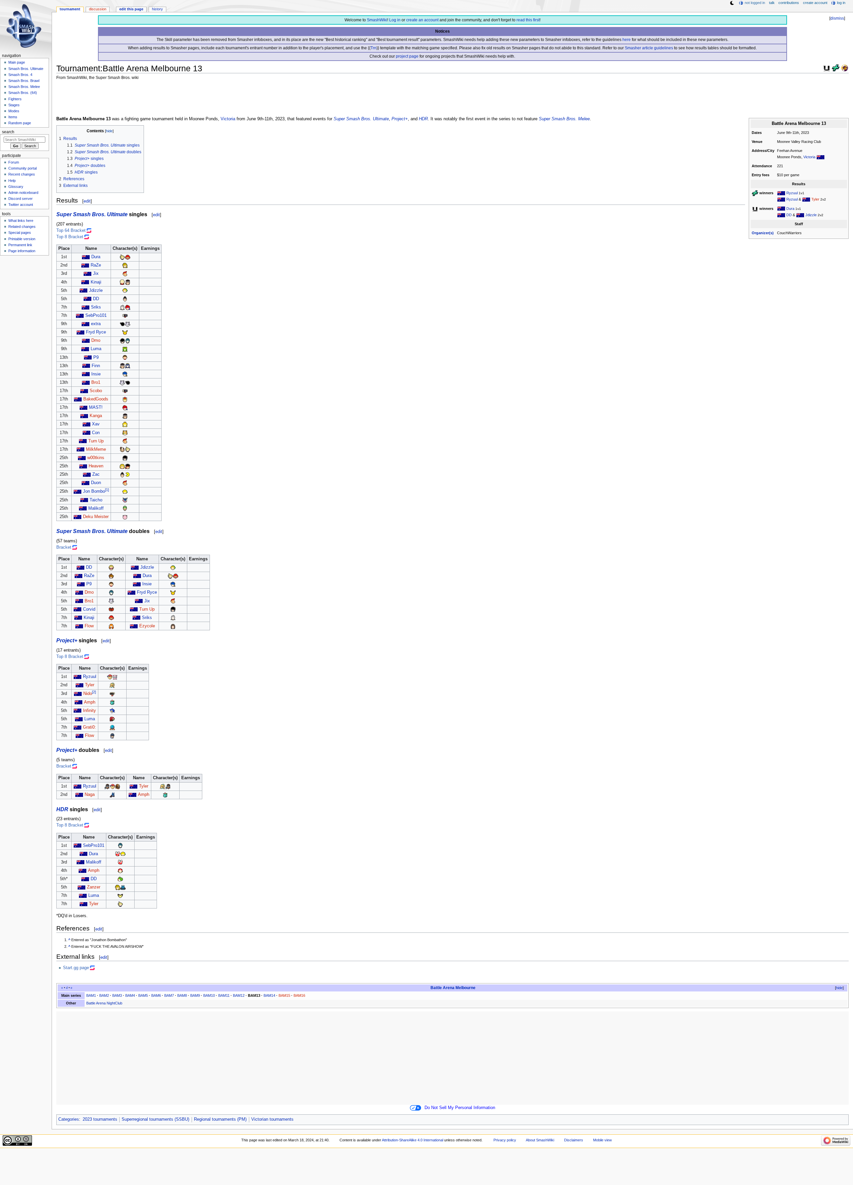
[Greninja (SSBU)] (125, 500)
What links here (20, 221)
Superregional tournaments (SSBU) (155, 1119)
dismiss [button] (837, 18)
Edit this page (131, 9)
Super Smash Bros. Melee (564, 119)
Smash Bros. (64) (22, 93)
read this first (527, 20)
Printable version (21, 239)
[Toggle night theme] (732, 3)
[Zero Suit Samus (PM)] (112, 685)
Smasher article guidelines (649, 48)
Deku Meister (96, 516)
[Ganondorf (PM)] (117, 786)
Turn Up (96, 441)
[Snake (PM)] (107, 786)
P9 (96, 357)
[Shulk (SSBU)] (122, 282)
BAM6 (156, 995)
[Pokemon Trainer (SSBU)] (120, 870)
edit (87, 201)
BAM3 (117, 995)
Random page (19, 123)
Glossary (15, 187)
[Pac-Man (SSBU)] (127, 474)
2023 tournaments (100, 1119)
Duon (96, 482)
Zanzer (93, 887)
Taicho (96, 500)
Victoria (809, 157)
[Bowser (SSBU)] (125, 399)
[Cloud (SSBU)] (122, 257)
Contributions (788, 3)
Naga (90, 794)
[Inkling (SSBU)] (111, 626)
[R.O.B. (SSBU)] (125, 315)
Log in (395, 20)
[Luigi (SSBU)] (125, 508)
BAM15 (284, 995)
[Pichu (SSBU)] (120, 895)
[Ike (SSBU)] (125, 374)
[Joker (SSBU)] (122, 340)
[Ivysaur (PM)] (112, 702)
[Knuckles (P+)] (112, 719)
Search (8, 132)
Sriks (96, 307)
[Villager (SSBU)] (125, 357)
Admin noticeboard (23, 193)
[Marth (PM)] (112, 735)
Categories (68, 1119)
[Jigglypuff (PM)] (115, 676)
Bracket (63, 547)
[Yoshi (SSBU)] (120, 879)
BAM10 (209, 995)
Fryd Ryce (96, 332)
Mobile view (602, 1140)
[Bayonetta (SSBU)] (125, 457)
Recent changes (21, 174)
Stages (14, 105)
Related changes (22, 227)
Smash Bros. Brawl (23, 81)
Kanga (96, 415)
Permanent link (20, 245)
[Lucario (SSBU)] (123, 887)
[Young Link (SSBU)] (125, 290)
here (626, 39)
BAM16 (299, 995)
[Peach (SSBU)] (125, 424)
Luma (96, 348)
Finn (96, 365)
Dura (790, 209)
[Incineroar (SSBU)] (111, 609)
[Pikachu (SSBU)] (125, 332)
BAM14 (269, 995)
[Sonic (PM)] (112, 710)
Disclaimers (573, 1140)
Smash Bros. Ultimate (25, 69)
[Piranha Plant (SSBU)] (117, 854)
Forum (13, 162)
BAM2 (104, 995)
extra (96, 323)
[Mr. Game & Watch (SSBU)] (122, 323)
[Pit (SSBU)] (111, 575)
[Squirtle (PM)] (112, 727)
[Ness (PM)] (109, 676)
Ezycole (147, 626)
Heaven (96, 466)
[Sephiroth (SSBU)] (122, 307)
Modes (13, 111)
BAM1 (91, 995)
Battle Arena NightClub (104, 1003)
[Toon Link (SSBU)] (125, 491)
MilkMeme (96, 449)
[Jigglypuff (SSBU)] (125, 516)
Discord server (20, 199)
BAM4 (130, 995)
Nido (87, 694)
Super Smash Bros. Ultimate (361, 119)
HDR (423, 119)
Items (12, 117)
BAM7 (169, 995)
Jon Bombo (94, 491)
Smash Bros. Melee (24, 87)
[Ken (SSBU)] (122, 466)
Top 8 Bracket (69, 237)
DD (789, 215)
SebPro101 (96, 315)
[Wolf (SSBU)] (127, 323)
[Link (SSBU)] (125, 265)
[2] (94, 692)
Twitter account (20, 205)
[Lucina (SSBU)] (127, 365)
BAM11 (224, 995)
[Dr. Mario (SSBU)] (122, 449)
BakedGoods (95, 399)
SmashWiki (377, 20)
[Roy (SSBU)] (127, 307)
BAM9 (195, 995)
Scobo (96, 390)
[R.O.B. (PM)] (112, 693)
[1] (107, 490)
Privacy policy (504, 1140)
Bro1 (95, 382)
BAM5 (143, 995)
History (157, 9)
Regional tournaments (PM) (220, 1119)
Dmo (95, 340)
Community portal (22, 168)
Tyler (815, 199)
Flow (89, 626)
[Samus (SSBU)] (127, 257)
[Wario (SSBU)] (111, 567)
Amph (89, 702)
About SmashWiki (540, 1140)
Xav (96, 424)
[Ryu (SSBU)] (127, 466)
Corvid (89, 609)
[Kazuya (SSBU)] (125, 298)
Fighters (15, 99)
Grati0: (89, 727)
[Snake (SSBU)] (127, 282)
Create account (815, 3)
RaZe (96, 265)
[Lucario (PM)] (112, 794)
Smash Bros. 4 (20, 75)
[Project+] (836, 67)
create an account (422, 20)
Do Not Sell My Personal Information (460, 1107)
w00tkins (95, 457)
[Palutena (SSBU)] (125, 348)
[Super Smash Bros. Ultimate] (827, 67)
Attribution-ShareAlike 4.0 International (412, 1140)
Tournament (70, 9)
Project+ (400, 119)
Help (12, 181)
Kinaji (96, 282)
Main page (16, 62)
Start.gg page (76, 967)
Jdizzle (811, 215)
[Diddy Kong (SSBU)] (125, 273)
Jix (96, 273)
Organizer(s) (763, 233)
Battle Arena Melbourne (452, 987)
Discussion (97, 9)
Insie (96, 374)
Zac (96, 474)
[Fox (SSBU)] (125, 432)
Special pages (19, 233)
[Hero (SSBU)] (173, 626)
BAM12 (239, 995)
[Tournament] (845, 67)
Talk (772, 3)
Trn (374, 48)
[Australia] (820, 157)
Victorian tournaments (272, 1119)
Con (96, 432)
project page (407, 56)
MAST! (96, 407)
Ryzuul (792, 193)
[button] (837, 988)
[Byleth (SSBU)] (127, 340)
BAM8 (182, 995)
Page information (21, 251)
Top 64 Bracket (71, 230)
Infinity (89, 710)
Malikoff (96, 508)
